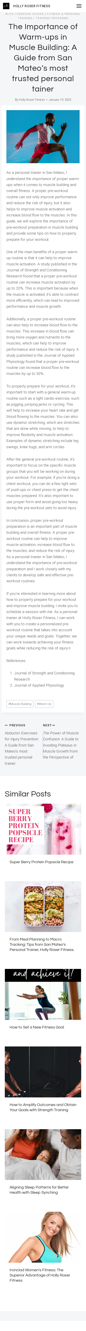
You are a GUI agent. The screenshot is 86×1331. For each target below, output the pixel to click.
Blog (10, 13)
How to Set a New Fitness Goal (37, 1027)
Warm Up (44, 704)
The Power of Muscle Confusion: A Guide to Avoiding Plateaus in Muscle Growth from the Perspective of (61, 742)
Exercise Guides (30, 13)
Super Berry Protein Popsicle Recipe (41, 862)
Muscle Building (19, 704)
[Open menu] (80, 6)
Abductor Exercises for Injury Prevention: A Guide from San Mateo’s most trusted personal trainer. (22, 745)
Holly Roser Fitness (32, 100)
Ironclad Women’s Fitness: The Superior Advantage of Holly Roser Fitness (40, 1275)
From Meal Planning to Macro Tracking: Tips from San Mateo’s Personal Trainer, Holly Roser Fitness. (42, 944)
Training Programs (52, 18)
